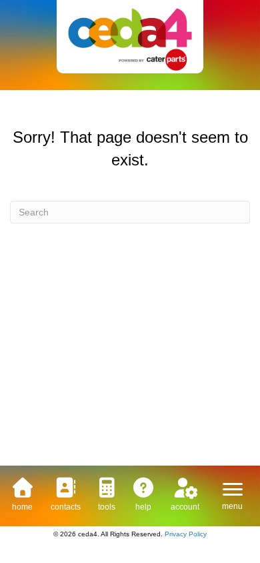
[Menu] (232, 489)
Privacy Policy (186, 534)
